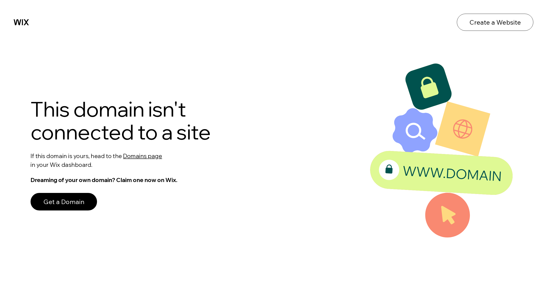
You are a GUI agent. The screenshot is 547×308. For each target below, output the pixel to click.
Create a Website (495, 22)
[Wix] (21, 22)
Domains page (142, 156)
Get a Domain (63, 202)
